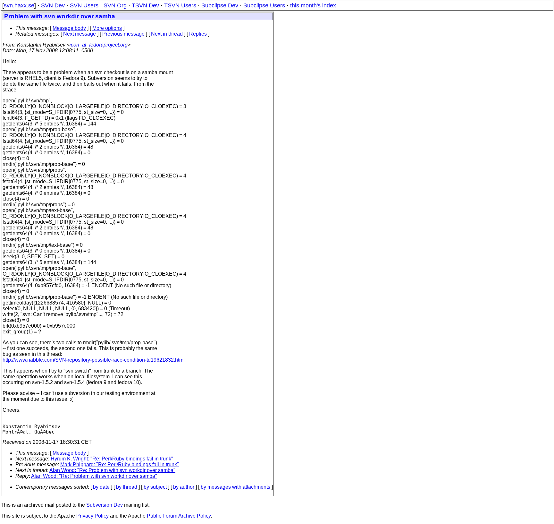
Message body (69, 28)
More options (107, 28)
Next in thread (167, 34)
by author (183, 487)
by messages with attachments (235, 487)
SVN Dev (53, 5)
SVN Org (115, 5)
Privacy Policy (92, 516)
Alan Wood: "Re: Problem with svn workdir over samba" (112, 470)
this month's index (313, 5)
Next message (79, 34)
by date (101, 487)
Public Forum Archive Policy (179, 516)
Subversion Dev (104, 505)
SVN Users (84, 5)
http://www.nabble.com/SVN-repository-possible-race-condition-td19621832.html (94, 360)
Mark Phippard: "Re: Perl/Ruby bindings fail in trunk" (119, 464)
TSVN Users (180, 5)
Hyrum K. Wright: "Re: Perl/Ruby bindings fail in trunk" (112, 458)
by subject (155, 487)
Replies (198, 34)
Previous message (123, 34)
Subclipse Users (264, 5)
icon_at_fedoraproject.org (99, 44)
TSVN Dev (145, 5)
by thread (126, 487)
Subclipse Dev (219, 5)
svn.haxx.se (19, 5)
